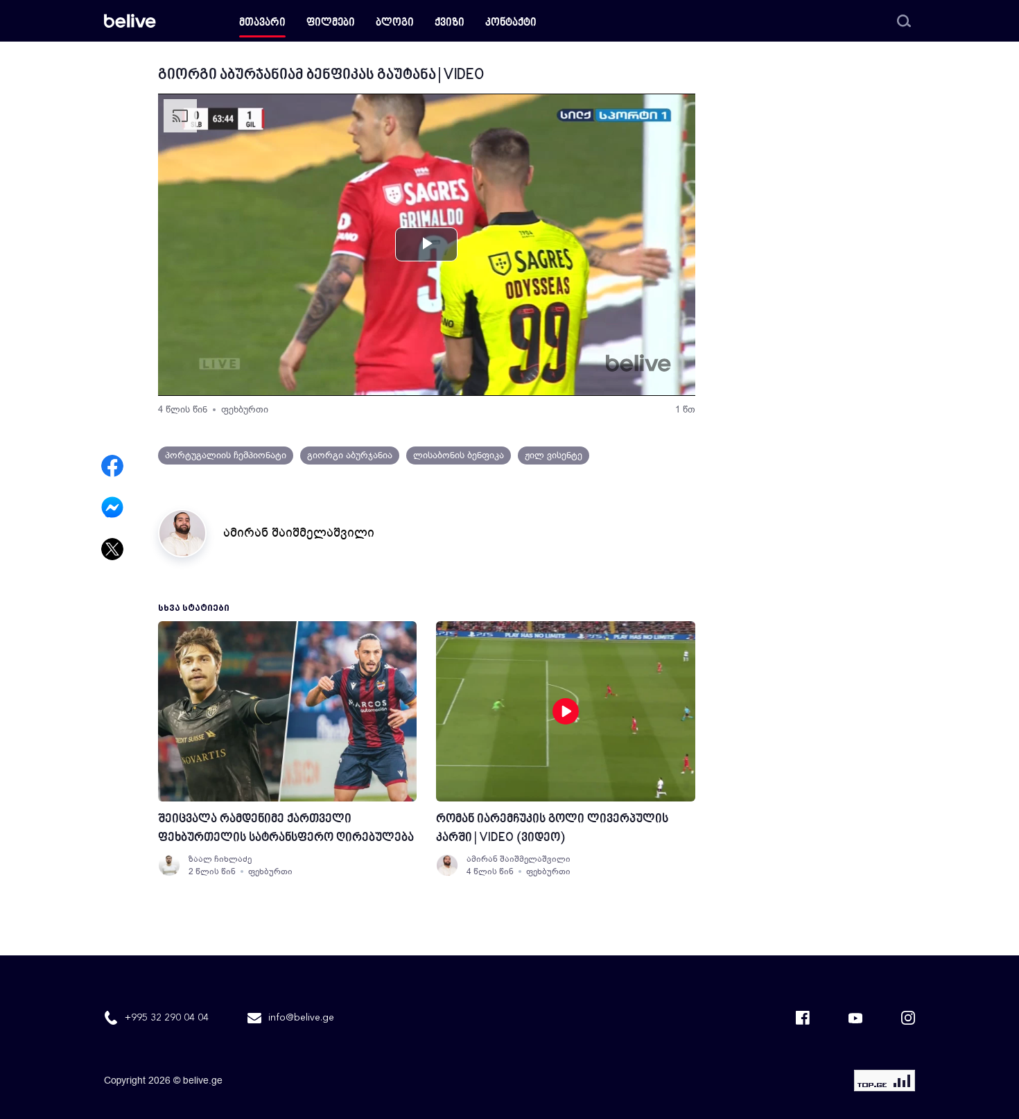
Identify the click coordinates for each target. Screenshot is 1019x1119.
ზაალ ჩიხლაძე (220, 859)
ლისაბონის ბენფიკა (458, 455)
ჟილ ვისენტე (553, 455)
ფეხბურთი (244, 409)
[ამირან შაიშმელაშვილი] (447, 865)
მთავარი (262, 23)
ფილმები (330, 23)
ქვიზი (449, 23)
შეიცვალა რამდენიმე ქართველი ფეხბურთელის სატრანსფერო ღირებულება (286, 828)
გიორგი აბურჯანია (349, 455)
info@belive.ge (301, 1018)
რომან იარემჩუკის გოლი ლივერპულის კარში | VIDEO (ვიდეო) (552, 828)
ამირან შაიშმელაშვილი (298, 532)
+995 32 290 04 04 (167, 1018)
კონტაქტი (511, 23)
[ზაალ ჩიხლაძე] (169, 865)
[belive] (130, 20)
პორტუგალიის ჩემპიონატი (225, 455)
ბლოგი (395, 23)
